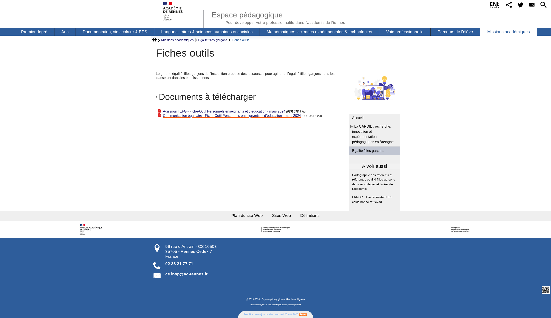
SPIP (299, 305)
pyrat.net (263, 305)
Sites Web (281, 215)
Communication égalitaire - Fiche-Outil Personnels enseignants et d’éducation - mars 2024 (232, 115)
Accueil (358, 118)
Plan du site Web (247, 215)
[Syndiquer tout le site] (303, 314)
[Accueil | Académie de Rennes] (92, 229)
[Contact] (532, 5)
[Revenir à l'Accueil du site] (156, 40)
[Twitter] (520, 5)
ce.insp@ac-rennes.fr (186, 274)
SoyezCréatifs (281, 305)
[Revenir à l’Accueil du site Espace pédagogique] (173, 11)
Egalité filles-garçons (212, 40)
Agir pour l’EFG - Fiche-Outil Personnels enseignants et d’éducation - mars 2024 (224, 111)
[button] (509, 5)
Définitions (310, 215)
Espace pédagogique (278, 17)
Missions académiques (177, 40)
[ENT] (495, 6)
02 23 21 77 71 (179, 263)
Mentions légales (295, 299)
